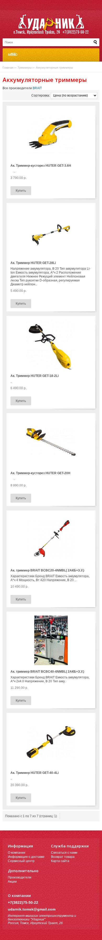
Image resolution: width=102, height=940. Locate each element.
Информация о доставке (26, 857)
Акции (12, 881)
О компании (16, 852)
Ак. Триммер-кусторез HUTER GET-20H (40, 473)
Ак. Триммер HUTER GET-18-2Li (34, 376)
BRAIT (37, 88)
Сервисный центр (21, 861)
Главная (8, 67)
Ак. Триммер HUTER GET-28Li (33, 263)
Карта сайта (60, 861)
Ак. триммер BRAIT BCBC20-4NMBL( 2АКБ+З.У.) (47, 570)
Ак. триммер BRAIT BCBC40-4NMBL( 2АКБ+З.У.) (47, 671)
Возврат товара (63, 857)
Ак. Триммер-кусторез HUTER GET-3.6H (40, 165)
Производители (19, 877)
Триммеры (25, 67)
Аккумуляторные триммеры (54, 67)
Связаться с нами (64, 852)
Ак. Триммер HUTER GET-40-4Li (34, 773)
